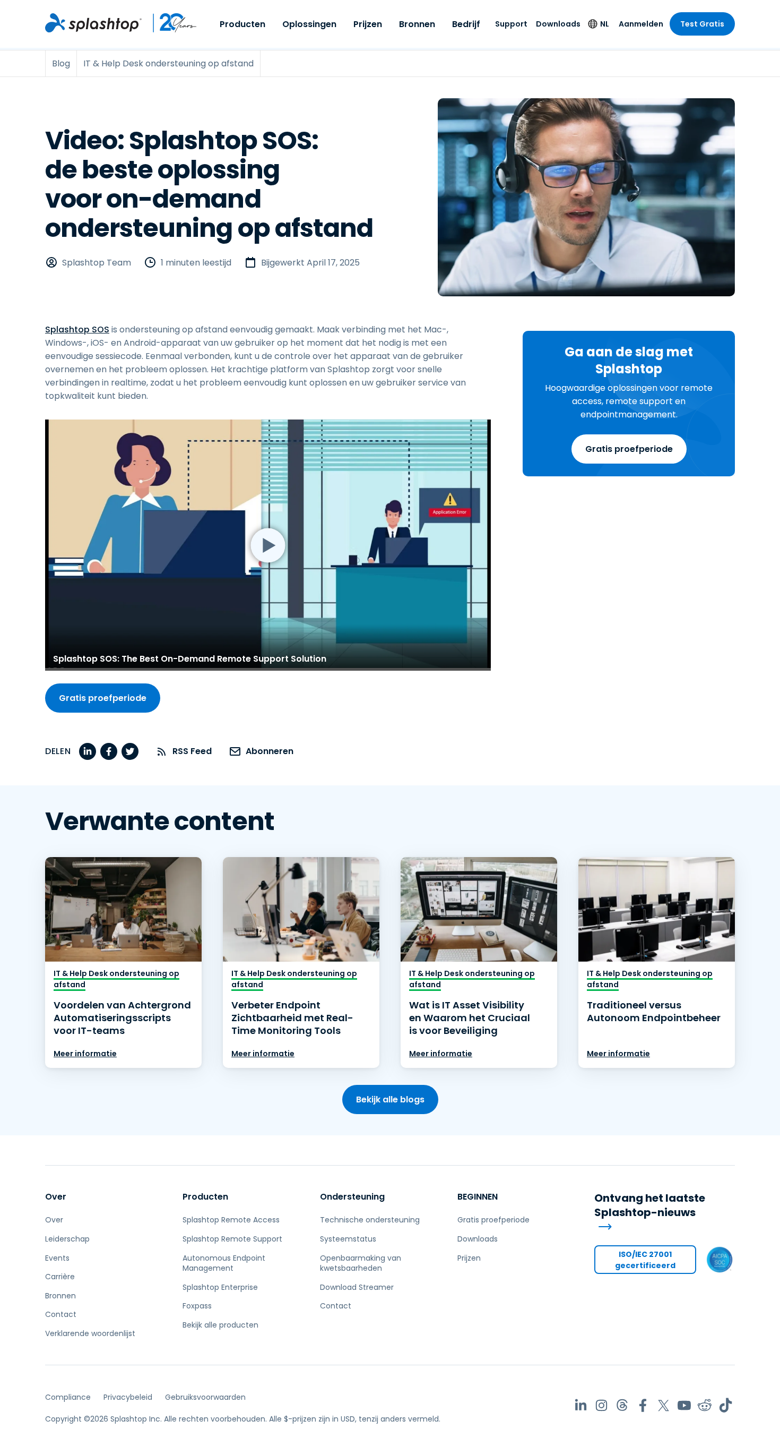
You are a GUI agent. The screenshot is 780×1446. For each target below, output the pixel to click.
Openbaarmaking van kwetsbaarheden (360, 1263)
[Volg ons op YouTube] (684, 1405)
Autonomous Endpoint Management (224, 1263)
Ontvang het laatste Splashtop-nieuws (649, 1205)
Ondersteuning (352, 1197)
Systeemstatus (348, 1239)
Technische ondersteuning (370, 1219)
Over (55, 1197)
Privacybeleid (127, 1397)
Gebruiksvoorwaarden (205, 1397)
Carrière (60, 1276)
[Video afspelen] (268, 545)
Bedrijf (466, 24)
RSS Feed (192, 751)
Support (511, 24)
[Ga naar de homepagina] (93, 23)
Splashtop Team (96, 262)
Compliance (68, 1397)
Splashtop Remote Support (232, 1239)
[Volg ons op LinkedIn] (580, 1405)
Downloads (558, 24)
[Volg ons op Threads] (622, 1405)
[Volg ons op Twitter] (663, 1405)
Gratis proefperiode (629, 449)
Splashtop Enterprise (220, 1287)
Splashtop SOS (77, 329)
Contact (60, 1314)
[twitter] (130, 751)
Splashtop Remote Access (231, 1219)
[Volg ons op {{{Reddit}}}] (705, 1405)
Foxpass (197, 1305)
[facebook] (108, 751)
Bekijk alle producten (220, 1325)
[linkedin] (87, 751)
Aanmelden (641, 24)
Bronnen (417, 24)
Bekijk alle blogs (390, 1099)
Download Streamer (357, 1287)
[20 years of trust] (169, 23)
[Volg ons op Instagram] (601, 1405)
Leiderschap (67, 1239)
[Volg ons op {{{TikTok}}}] (725, 1405)
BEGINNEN (477, 1197)
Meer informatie (85, 1053)
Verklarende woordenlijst (90, 1333)
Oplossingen (309, 24)
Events (57, 1258)
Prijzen (367, 24)
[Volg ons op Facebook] (643, 1405)
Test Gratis (702, 24)
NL (604, 24)
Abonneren (269, 751)
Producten (242, 24)
